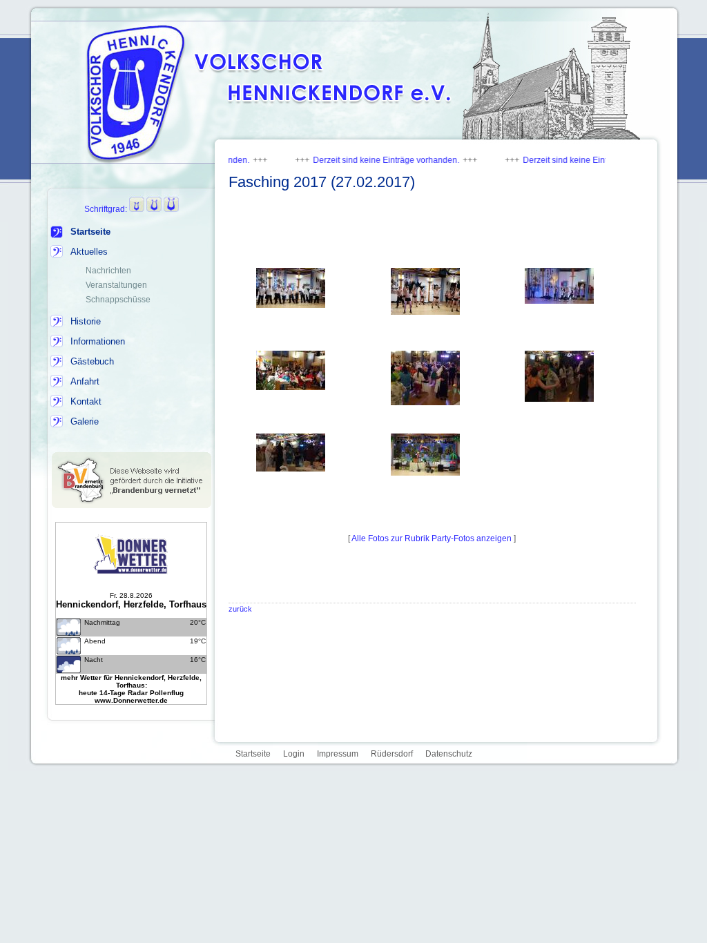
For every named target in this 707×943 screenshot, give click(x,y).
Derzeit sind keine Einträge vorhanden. (361, 160)
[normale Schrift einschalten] (136, 209)
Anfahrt (84, 381)
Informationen (97, 341)
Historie (85, 321)
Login (293, 754)
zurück (240, 609)
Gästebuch (92, 361)
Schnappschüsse (118, 299)
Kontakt (85, 401)
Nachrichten (108, 270)
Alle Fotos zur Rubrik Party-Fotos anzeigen (432, 538)
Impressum (337, 754)
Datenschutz (448, 754)
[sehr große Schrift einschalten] (171, 209)
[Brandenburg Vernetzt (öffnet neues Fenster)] (131, 505)
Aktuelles (89, 251)
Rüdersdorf (392, 754)
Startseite (90, 231)
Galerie (84, 421)
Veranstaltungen (116, 285)
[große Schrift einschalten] (154, 209)
